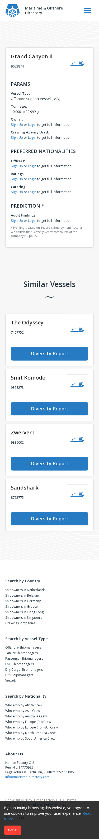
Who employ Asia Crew (22, 710)
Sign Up (17, 124)
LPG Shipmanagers (19, 675)
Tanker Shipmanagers (21, 653)
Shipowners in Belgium (22, 595)
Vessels (10, 680)
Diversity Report (49, 353)
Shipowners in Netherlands (25, 590)
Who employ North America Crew (30, 733)
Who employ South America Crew (30, 738)
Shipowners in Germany (23, 601)
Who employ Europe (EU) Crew (28, 722)
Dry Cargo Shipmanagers (24, 669)
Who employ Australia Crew (26, 716)
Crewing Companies (20, 623)
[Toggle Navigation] (87, 11)
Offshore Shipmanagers (23, 647)
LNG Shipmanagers (19, 664)
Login (32, 124)
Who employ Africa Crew (23, 705)
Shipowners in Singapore (23, 617)
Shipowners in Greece (21, 606)
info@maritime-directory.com (27, 777)
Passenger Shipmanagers (24, 658)
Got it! (12, 830)
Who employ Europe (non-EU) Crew (31, 727)
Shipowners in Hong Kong (24, 612)
